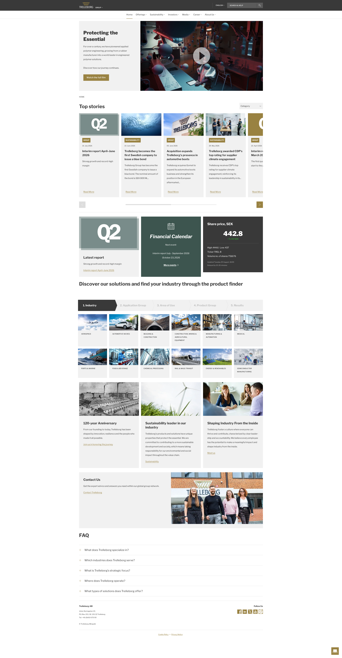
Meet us (211, 453)
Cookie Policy (163, 634)
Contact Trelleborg (92, 492)
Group (86, 140)
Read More (88, 192)
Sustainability (133, 140)
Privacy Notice (177, 634)
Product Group (205, 305)
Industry (89, 305)
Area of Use (166, 305)
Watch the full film (96, 77)
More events (170, 265)
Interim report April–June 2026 (98, 270)
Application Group (133, 305)
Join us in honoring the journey (98, 444)
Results (237, 305)
